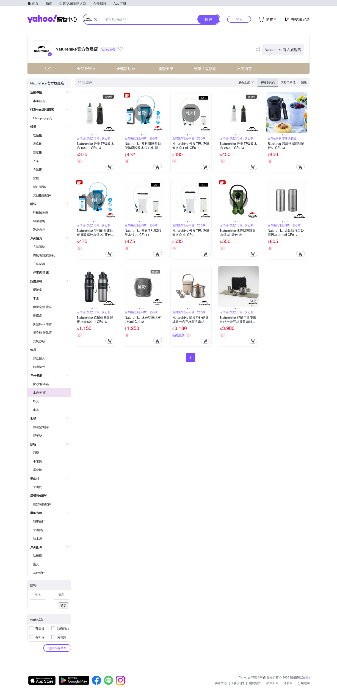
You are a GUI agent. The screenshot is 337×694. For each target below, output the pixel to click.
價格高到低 (288, 82)
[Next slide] (113, 113)
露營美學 (165, 68)
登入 (239, 19)
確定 (63, 605)
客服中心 (221, 683)
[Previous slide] (78, 113)
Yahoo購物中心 (52, 19)
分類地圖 (304, 683)
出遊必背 (244, 68)
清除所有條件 (57, 648)
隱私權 (288, 683)
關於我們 (238, 683)
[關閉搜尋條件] (95, 19)
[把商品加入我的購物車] (109, 167)
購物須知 (255, 683)
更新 (306, 677)
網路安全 (272, 683)
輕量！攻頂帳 (205, 68)
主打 (47, 68)
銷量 (304, 82)
